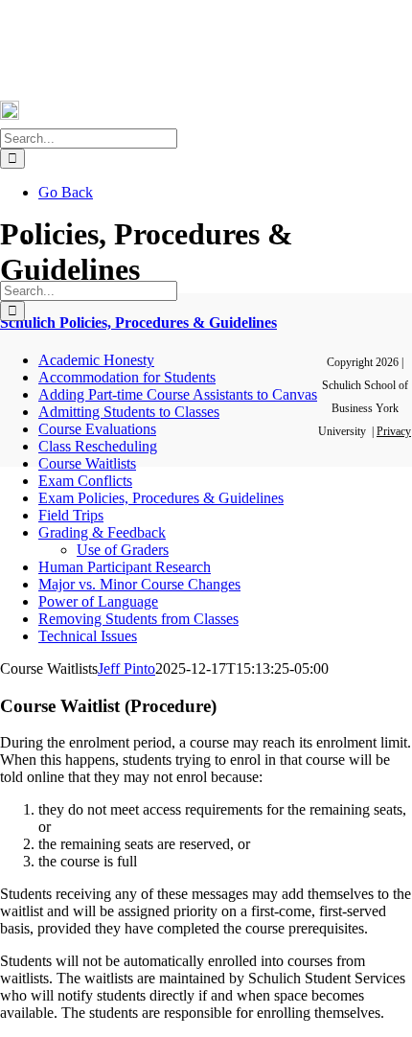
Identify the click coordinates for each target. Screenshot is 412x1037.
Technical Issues (87, 636)
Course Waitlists (87, 463)
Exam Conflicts (85, 480)
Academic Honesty (96, 360)
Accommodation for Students (127, 377)
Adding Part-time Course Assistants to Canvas (177, 394)
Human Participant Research (124, 567)
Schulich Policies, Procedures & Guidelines (138, 322)
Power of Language (98, 601)
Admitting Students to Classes (128, 411)
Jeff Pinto (126, 668)
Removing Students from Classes (138, 619)
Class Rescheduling (97, 446)
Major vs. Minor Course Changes (139, 584)
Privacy (394, 431)
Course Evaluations (97, 429)
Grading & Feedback (102, 532)
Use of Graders (123, 550)
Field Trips (70, 515)
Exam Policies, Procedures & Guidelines (161, 498)
